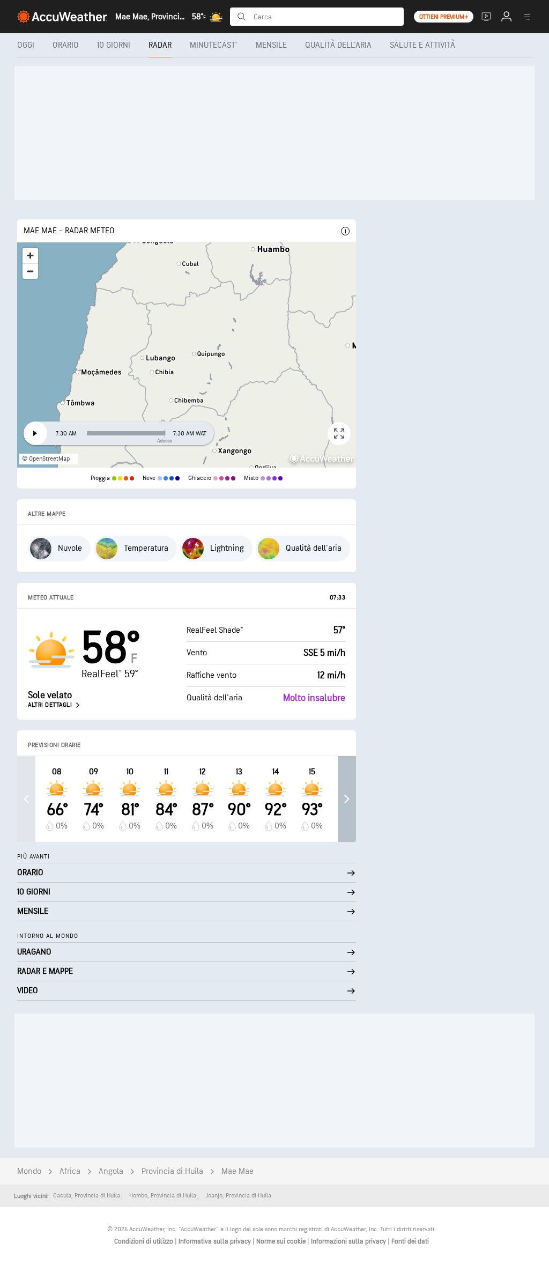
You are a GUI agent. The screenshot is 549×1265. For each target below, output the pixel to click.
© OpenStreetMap (46, 459)
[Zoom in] (30, 255)
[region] (186, 355)
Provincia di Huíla (172, 1171)
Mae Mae (237, 1171)
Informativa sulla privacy (216, 1241)
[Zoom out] (30, 271)
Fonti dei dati (410, 1241)
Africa (70, 1171)
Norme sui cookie (281, 1241)
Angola (111, 1171)
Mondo (29, 1171)
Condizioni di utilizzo (144, 1241)
